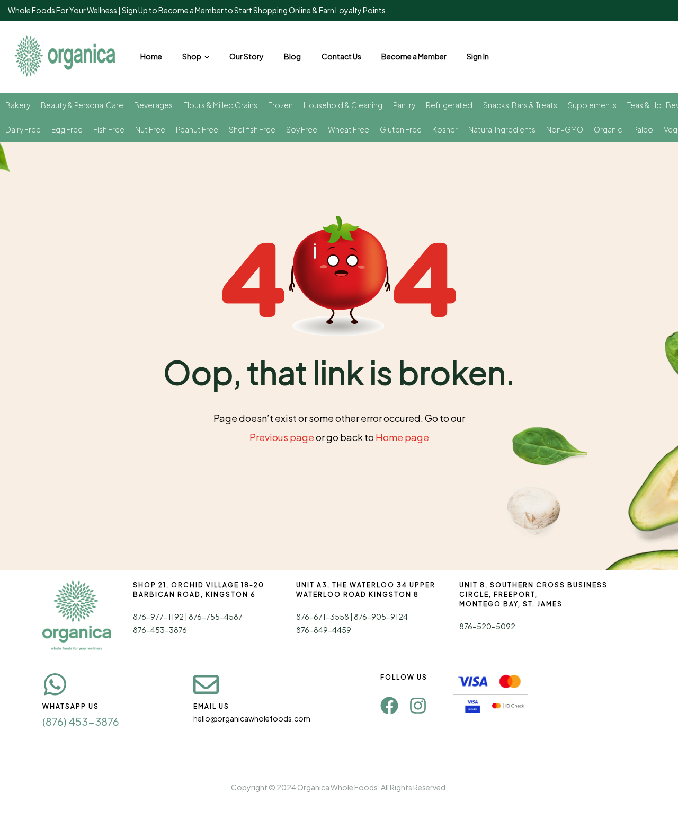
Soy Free (301, 129)
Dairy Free (23, 129)
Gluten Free (401, 129)
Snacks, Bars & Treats (520, 105)
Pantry (404, 105)
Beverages (153, 105)
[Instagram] (418, 706)
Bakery (17, 105)
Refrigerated (449, 105)
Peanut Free (197, 129)
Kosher (445, 129)
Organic (608, 129)
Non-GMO (564, 129)
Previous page (281, 437)
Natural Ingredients (502, 129)
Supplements (592, 105)
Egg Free (67, 129)
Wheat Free (348, 129)
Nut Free (150, 129)
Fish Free (108, 129)
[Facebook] (389, 706)
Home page (402, 437)
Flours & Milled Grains (220, 105)
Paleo (643, 129)
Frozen (280, 105)
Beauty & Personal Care (82, 105)
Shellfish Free (252, 129)
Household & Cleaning (343, 105)
